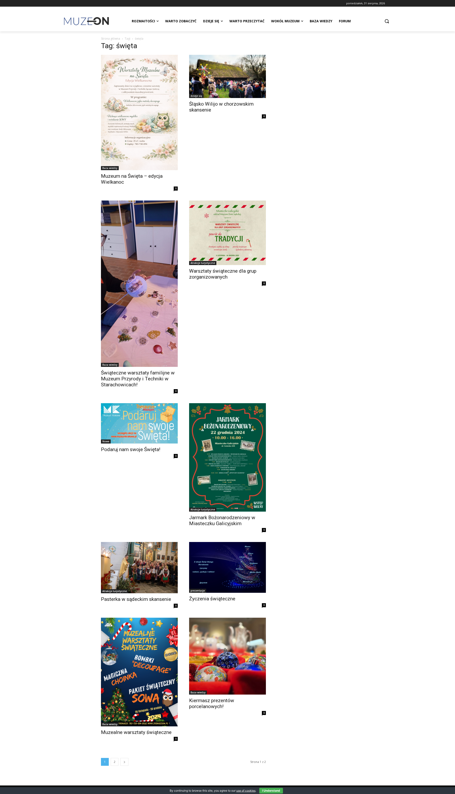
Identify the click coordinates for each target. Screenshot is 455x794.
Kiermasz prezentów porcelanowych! (211, 703)
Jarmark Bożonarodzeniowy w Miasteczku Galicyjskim (222, 520)
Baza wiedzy (109, 168)
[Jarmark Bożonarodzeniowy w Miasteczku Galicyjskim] (227, 457)
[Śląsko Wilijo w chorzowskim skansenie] (227, 76)
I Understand (271, 790)
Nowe (105, 441)
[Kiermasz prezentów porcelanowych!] (227, 656)
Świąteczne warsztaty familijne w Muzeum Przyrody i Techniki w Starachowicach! (138, 379)
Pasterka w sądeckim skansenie (136, 599)
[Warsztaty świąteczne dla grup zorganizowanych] (227, 233)
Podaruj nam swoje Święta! (130, 449)
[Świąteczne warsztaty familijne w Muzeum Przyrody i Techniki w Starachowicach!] (139, 284)
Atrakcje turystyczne (203, 263)
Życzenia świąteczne (212, 599)
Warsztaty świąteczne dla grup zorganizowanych (222, 274)
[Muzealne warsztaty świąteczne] (139, 672)
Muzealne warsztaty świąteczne (136, 732)
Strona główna (110, 39)
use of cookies (245, 790)
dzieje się (196, 96)
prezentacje (198, 590)
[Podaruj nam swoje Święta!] (139, 423)
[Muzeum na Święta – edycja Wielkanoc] (139, 112)
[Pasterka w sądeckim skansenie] (139, 567)
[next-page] (124, 762)
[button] (386, 21)
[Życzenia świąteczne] (227, 567)
